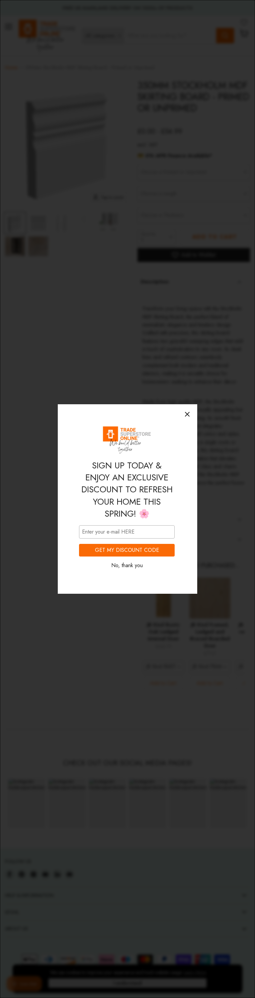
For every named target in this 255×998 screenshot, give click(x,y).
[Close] (187, 414)
